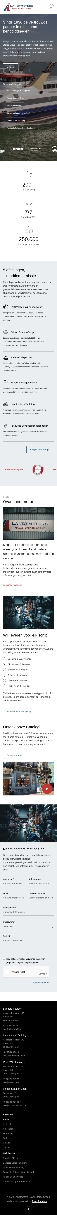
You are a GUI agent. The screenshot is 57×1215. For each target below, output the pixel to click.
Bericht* (7, 936)
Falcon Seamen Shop (15, 98)
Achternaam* (35, 879)
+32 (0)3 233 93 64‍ (12, 1078)
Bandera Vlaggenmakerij (17, 113)
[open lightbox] (28, 778)
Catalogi (7, 1142)
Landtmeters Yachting (16, 120)
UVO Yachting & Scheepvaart (19, 90)
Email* (6, 893)
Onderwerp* (9, 922)
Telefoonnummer (37, 893)
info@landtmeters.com (14, 1055)
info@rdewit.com (11, 1082)
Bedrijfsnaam (9, 907)
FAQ (5, 1138)
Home (6, 1119)
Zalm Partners (39, 1201)
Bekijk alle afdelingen (40, 449)
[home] (18, 6)
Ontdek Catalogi (14, 755)
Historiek (7, 1124)
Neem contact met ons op (19, 711)
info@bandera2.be (12, 1029)
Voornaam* (8, 879)
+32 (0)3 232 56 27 (12, 1101)
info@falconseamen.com (15, 1105)
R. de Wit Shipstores (15, 105)
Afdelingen (8, 1128)
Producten (8, 1133)
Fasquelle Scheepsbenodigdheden (21, 128)
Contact (10, 67)
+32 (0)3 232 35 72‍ (12, 1025)
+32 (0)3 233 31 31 (12, 1052)
